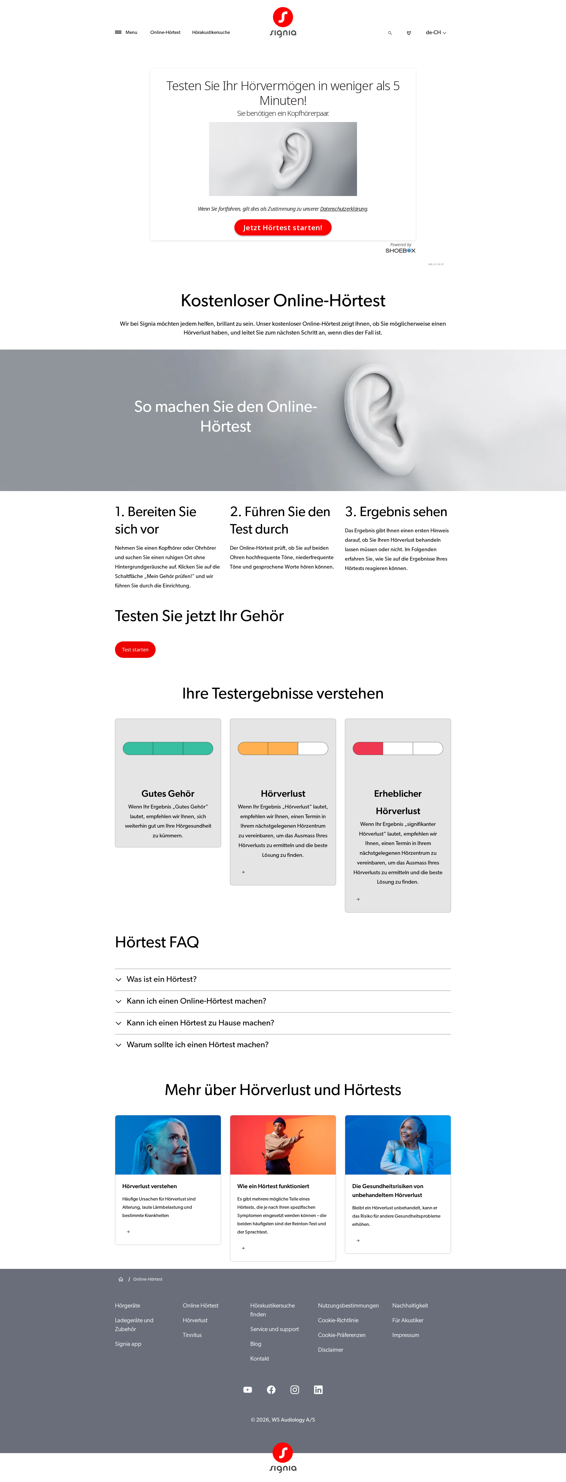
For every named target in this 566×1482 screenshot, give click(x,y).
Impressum (405, 1335)
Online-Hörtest (165, 32)
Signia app (128, 1344)
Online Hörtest (200, 1306)
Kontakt (259, 1359)
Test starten (135, 649)
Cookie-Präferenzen (342, 1335)
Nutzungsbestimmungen (348, 1306)
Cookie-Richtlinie (338, 1321)
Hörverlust (195, 1321)
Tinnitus (192, 1335)
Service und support (274, 1330)
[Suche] (390, 33)
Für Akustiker (407, 1321)
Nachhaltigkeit (410, 1306)
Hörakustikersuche (211, 32)
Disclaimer (330, 1350)
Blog (255, 1344)
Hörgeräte (127, 1306)
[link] (283, 802)
